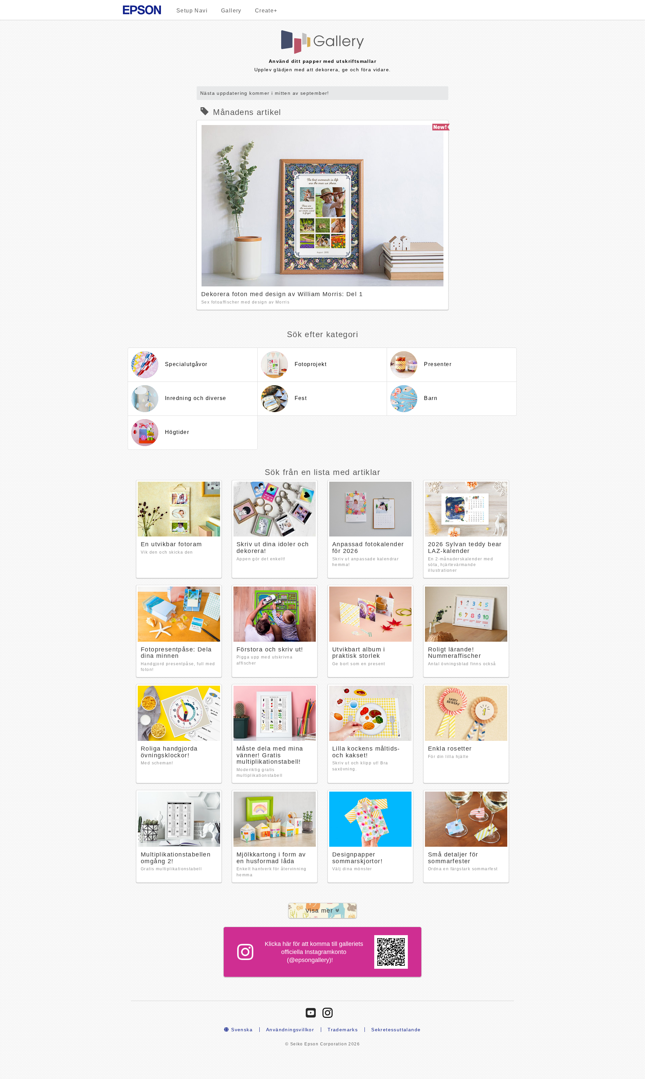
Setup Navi (192, 10)
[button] (322, 910)
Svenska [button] (241, 1029)
